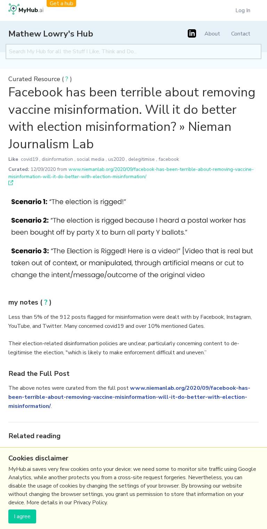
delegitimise (141, 159)
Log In (242, 10)
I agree (22, 516)
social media (90, 159)
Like (13, 159)
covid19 (29, 159)
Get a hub (61, 3)
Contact (240, 34)
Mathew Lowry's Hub (50, 33)
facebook (169, 159)
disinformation (57, 159)
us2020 (116, 159)
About (212, 34)
